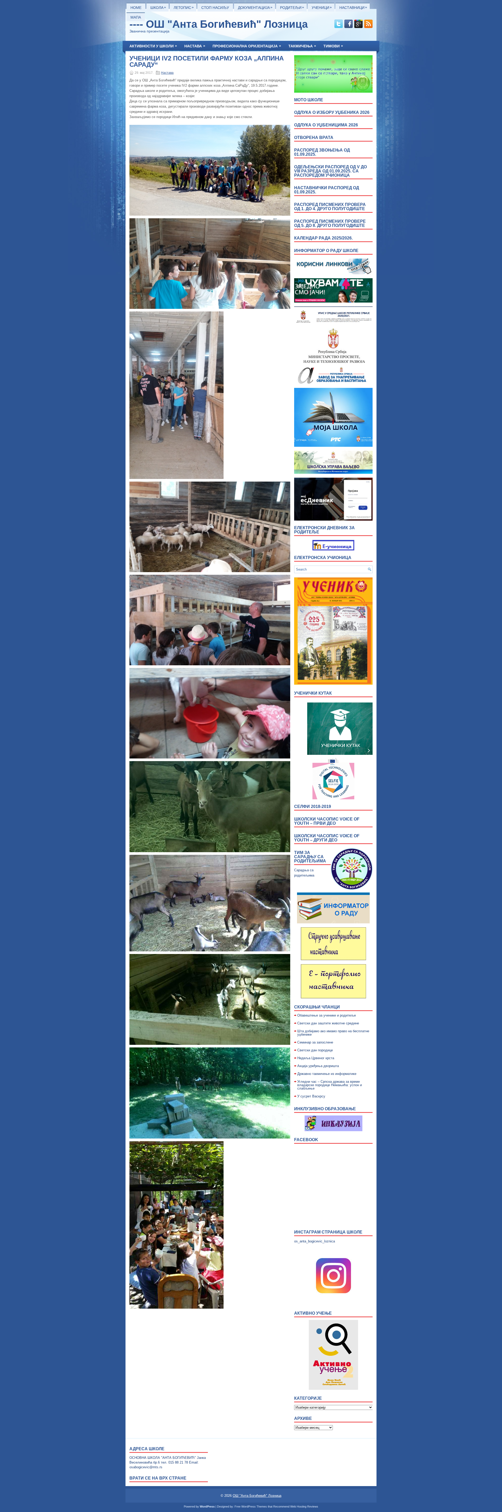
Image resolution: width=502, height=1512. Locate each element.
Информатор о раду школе (326, 250)
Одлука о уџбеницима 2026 (326, 125)
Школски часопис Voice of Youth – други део (327, 838)
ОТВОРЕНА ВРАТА (313, 137)
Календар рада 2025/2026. (323, 238)
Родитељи (292, 7)
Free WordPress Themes (251, 1506)
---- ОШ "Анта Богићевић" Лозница (218, 24)
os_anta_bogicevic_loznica (314, 1241)
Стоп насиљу (215, 7)
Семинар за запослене (315, 1042)
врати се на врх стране (157, 1478)
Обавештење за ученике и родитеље (326, 1015)
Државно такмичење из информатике (326, 1074)
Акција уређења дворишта (318, 1066)
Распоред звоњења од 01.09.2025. (322, 152)
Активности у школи (153, 46)
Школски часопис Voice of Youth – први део (327, 821)
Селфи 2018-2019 (312, 806)
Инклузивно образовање (325, 1109)
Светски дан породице (315, 1050)
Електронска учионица (322, 557)
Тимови (333, 46)
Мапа (135, 17)
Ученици (322, 7)
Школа (158, 7)
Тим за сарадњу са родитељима (310, 856)
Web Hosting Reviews (304, 1506)
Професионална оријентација (247, 46)
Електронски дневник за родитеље (324, 530)
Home (135, 7)
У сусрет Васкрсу (311, 1096)
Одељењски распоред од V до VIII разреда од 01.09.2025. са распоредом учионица (330, 171)
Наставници (353, 7)
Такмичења (302, 46)
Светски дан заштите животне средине (328, 1023)
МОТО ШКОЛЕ (308, 100)
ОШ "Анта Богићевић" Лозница (257, 1496)
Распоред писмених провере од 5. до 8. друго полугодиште (330, 223)
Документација (255, 7)
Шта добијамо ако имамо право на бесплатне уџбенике (333, 1032)
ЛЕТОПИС (184, 7)
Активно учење (313, 1313)
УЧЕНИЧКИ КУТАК (313, 693)
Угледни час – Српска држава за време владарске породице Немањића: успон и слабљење (329, 1085)
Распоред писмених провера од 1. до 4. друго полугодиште (330, 206)
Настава (194, 46)
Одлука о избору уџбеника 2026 (331, 112)
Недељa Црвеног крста (315, 1058)
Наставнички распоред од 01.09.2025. (326, 190)
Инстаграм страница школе (328, 1232)
